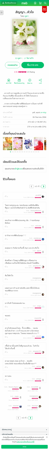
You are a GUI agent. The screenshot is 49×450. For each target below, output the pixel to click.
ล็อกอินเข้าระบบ (10, 3)
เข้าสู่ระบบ (18, 168)
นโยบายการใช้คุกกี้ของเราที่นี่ (25, 442)
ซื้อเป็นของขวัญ (19, 83)
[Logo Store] (24, 3)
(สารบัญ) (43, 112)
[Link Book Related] (7, 144)
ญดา (26, 16)
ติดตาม (29, 83)
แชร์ (40, 83)
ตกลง (24, 447)
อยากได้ (8, 83)
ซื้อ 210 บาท (32, 65)
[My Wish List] (34, 3)
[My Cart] (40, 3)
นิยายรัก (30, 58)
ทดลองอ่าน (13, 65)
